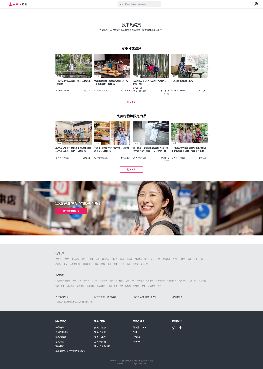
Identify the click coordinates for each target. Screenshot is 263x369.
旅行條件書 (177, 296)
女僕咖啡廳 (160, 280)
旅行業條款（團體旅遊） (106, 296)
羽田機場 (138, 259)
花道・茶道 (112, 286)
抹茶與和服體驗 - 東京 (182, 80)
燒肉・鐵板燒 (125, 286)
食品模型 (202, 280)
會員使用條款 (62, 332)
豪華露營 (90, 286)
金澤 (189, 259)
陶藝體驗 (182, 280)
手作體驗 (103, 280)
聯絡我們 (59, 346)
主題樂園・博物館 (62, 280)
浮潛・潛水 (59, 286)
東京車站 (105, 259)
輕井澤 (58, 259)
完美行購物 (100, 341)
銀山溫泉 (75, 259)
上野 (97, 259)
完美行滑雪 (100, 332)
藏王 (115, 264)
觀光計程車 (101, 286)
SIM (135, 332)
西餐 (143, 286)
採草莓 (86, 280)
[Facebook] (180, 328)
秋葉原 (129, 259)
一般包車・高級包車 (145, 280)
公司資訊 (59, 327)
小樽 (122, 264)
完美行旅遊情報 (102, 346)
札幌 (175, 259)
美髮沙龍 (151, 286)
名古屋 (66, 259)
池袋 (159, 259)
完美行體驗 (100, 327)
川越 (128, 264)
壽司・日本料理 (116, 280)
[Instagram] (173, 328)
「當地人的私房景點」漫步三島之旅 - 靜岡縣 (73, 82)
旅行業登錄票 (62, 296)
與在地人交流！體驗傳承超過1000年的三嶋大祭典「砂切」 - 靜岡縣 (73, 149)
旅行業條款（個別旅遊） (145, 296)
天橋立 (182, 259)
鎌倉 (65, 264)
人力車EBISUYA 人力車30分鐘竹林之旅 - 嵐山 (150, 82)
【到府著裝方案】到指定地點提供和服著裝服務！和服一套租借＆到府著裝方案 (188, 149)
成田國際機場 (75, 264)
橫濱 (195, 259)
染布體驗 (80, 286)
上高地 (95, 264)
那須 (103, 264)
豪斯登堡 (86, 264)
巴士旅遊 (70, 286)
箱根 (109, 264)
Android (137, 341)
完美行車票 (100, 336)
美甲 (159, 286)
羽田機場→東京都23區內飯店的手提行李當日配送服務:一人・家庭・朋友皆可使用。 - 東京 (150, 149)
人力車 (95, 280)
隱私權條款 (60, 336)
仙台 (152, 259)
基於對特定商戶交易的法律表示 (70, 350)
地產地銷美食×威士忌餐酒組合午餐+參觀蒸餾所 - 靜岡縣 (111, 82)
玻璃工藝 (192, 280)
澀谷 (202, 259)
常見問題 (59, 341)
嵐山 (122, 259)
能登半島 (144, 264)
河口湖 (114, 259)
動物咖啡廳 (171, 280)
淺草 (146, 259)
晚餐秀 (136, 286)
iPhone (136, 336)
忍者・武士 (129, 280)
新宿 (83, 259)
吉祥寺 (135, 264)
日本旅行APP (139, 327)
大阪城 (90, 259)
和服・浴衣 (76, 280)
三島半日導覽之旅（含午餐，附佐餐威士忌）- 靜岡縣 (111, 149)
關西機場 (166, 259)
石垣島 (58, 264)
